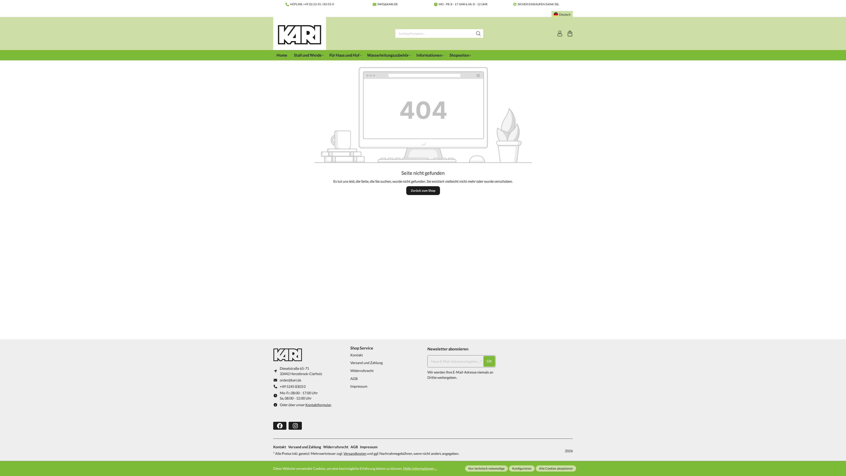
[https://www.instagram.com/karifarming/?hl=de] (295, 426)
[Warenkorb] (570, 33)
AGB (354, 378)
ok (489, 361)
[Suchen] (478, 33)
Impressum (358, 386)
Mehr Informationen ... (420, 468)
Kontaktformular (318, 405)
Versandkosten (354, 453)
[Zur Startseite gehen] (300, 35)
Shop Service (361, 348)
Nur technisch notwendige (486, 468)
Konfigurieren (521, 468)
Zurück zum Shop (423, 190)
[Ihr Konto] (560, 33)
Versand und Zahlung (366, 363)
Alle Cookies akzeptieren (556, 468)
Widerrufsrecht (362, 370)
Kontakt (356, 355)
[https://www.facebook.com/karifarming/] (279, 426)
